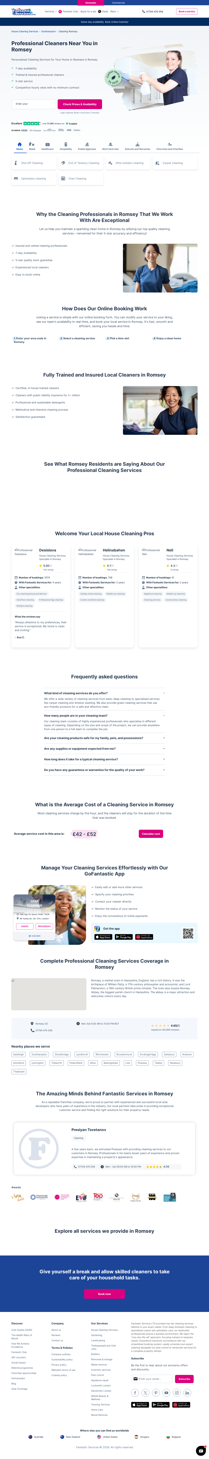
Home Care (97, 1409)
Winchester (102, 1054)
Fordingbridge (148, 1054)
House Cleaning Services (24, 31)
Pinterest (156, 1393)
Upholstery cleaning (33, 178)
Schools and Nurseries (137, 149)
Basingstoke (111, 1062)
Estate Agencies (87, 149)
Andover (187, 1054)
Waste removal (99, 1364)
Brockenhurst (124, 1054)
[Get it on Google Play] (124, 937)
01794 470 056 (154, 11)
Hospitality (66, 149)
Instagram (177, 1393)
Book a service (187, 11)
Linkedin (187, 1393)
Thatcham (19, 1071)
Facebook (135, 1393)
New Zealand (73, 1436)
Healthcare (47, 149)
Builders (95, 1354)
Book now (104, 1294)
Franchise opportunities (23, 1373)
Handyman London (101, 1390)
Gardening (96, 1335)
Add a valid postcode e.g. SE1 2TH (30, 121)
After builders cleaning (130, 163)
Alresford (18, 1062)
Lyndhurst (82, 1054)
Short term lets (110, 149)
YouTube (166, 1393)
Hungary (144, 1436)
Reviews (55, 1335)
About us (56, 1329)
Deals (105, 11)
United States (110, 1436)
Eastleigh (18, 1054)
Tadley (158, 1062)
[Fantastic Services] (23, 11)
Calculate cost (151, 833)
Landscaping (98, 1340)
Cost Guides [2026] (21, 1329)
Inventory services (101, 1369)
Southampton (39, 1054)
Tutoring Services (100, 1404)
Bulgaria (176, 1436)
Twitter (145, 1393)
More (113, 11)
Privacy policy (58, 1364)
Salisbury (169, 1054)
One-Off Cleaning (32, 163)
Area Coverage (19, 1388)
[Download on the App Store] (103, 937)
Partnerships (18, 1378)
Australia (38, 1436)
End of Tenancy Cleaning (83, 163)
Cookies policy (59, 1375)
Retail (32, 149)
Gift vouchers (18, 1357)
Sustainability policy (62, 1359)
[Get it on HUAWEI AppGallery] (144, 937)
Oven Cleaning (77, 178)
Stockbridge (62, 1054)
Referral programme (22, 1367)
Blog (13, 1383)
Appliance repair (100, 1380)
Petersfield (76, 1062)
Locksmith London (101, 1385)
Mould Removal (99, 1415)
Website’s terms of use (63, 1370)
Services (49, 11)
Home (19, 149)
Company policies (60, 1354)
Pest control (97, 1375)
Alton (93, 1062)
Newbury (175, 1062)
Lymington (38, 1062)
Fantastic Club (70, 11)
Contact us (57, 1340)
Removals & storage (101, 1359)
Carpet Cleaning (173, 163)
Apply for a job (88, 11)
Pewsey (142, 1062)
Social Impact (18, 1362)
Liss (128, 1062)
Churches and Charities (169, 149)
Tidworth (56, 1062)
